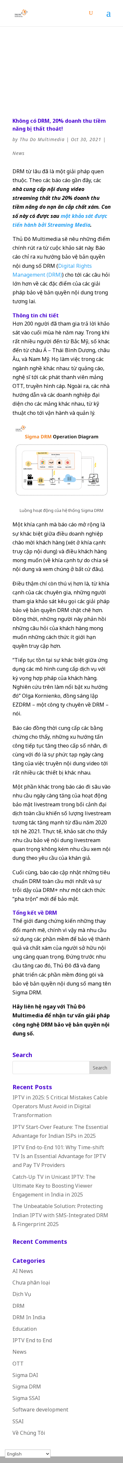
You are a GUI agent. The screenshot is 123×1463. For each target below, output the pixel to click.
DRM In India (28, 1317)
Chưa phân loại (31, 1282)
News (18, 153)
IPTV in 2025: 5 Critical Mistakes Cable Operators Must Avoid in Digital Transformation (60, 1106)
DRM (18, 1305)
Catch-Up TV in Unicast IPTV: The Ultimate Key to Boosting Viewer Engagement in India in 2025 (53, 1185)
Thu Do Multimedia (42, 139)
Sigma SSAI (26, 1398)
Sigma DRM (26, 1386)
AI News (22, 1271)
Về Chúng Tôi (28, 1432)
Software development (40, 1409)
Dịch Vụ (21, 1294)
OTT (18, 1363)
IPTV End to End (32, 1340)
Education (24, 1328)
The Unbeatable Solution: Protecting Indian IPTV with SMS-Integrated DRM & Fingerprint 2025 (60, 1214)
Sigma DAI (25, 1375)
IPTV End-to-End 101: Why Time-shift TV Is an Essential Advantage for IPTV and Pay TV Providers (59, 1156)
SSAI (18, 1421)
